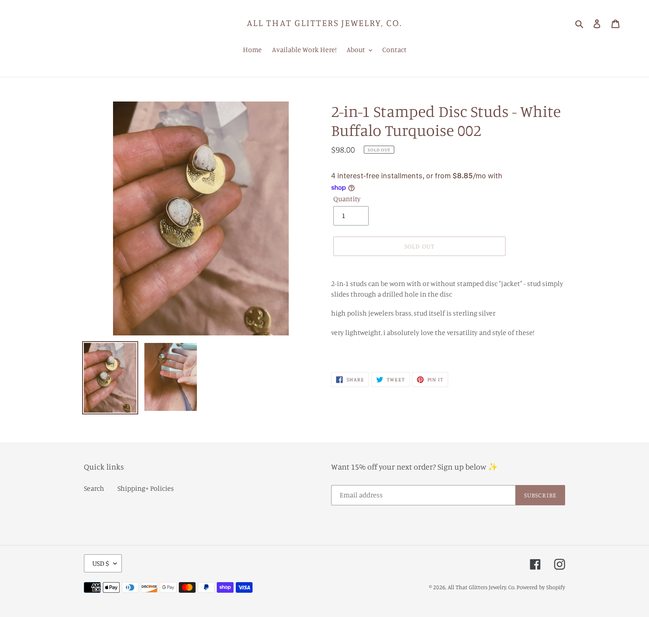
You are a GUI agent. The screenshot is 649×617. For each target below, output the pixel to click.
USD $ (100, 563)
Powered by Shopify (541, 587)
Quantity (347, 198)
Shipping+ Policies (145, 488)
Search (94, 488)
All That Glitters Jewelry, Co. (324, 22)
